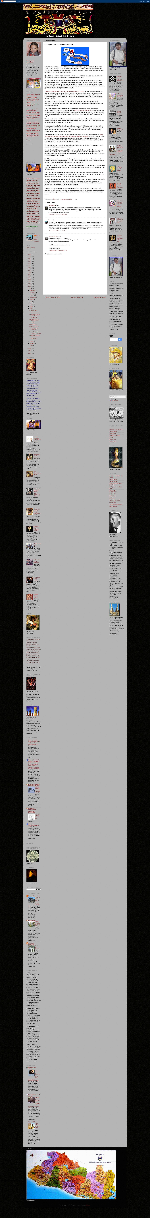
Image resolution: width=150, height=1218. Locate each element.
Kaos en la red (32, 740)
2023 (30, 261)
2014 (30, 281)
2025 (30, 256)
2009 (30, 351)
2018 (30, 272)
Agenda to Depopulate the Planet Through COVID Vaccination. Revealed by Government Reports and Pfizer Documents (34, 765)
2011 (29, 288)
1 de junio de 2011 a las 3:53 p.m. (58, 250)
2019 (30, 270)
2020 (30, 268)
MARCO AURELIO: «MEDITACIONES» (37, 924)
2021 (30, 265)
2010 (30, 348)
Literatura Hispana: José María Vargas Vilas (34, 316)
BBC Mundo (112, 496)
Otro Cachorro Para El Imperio (119, 168)
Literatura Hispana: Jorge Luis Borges (36, 528)
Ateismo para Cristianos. (32, 1068)
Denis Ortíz (52, 205)
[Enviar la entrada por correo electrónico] (75, 199)
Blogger (88, 1205)
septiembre (33, 297)
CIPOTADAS (32, 324)
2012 (30, 286)
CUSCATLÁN (113, 506)
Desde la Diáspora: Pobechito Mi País (35, 332)
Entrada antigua (100, 297)
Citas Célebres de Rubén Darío (37, 1125)
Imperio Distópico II (120, 129)
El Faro (111, 437)
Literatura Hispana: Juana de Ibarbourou (34, 337)
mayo (31, 306)
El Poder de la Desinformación (34, 311)
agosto (32, 299)
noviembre (33, 292)
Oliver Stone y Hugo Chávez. (37, 579)
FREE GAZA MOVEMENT (112, 491)
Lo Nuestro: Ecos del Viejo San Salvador (34, 328)
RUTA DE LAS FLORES (115, 429)
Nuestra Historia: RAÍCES (36, 596)
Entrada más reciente (53, 297)
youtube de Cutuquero (115, 504)
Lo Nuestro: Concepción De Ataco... (120, 95)
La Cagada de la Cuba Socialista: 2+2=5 (34, 321)
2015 (30, 279)
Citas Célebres (32, 1122)
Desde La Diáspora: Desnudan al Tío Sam (37, 439)
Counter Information (34, 760)
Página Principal (77, 297)
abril (31, 308)
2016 (30, 277)
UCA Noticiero (113, 431)
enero (31, 345)
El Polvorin (31, 824)
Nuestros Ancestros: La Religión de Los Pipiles (120, 238)
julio (31, 301)
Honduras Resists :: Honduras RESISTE (34, 785)
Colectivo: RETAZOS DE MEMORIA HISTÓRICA (32, 810)
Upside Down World (114, 500)
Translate (115, 400)
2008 (30, 353)
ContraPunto (112, 433)
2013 (30, 284)
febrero (32, 343)
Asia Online (112, 502)
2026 (30, 254)
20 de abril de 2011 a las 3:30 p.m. (58, 231)
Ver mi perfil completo (36, 239)
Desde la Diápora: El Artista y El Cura (120, 220)
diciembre (33, 290)
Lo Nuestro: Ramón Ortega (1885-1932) (37, 511)
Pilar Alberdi (31, 920)
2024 (30, 259)
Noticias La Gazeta (114, 435)
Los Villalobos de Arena (37, 473)
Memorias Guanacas (31, 943)
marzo (32, 341)
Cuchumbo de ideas (34, 896)
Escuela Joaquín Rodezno (119, 112)
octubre (32, 295)
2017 (30, 274)
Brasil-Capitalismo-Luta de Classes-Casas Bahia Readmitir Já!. (34, 743)
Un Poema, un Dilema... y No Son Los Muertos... (120, 203)
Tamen (50, 220)
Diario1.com (112, 439)
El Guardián (112, 494)
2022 (30, 263)
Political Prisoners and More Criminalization (37, 790)
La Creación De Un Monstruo (37, 561)
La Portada (112, 441)
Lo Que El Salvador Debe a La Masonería (119, 78)
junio (31, 304)
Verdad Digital (113, 481)
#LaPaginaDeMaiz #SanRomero (37, 816)
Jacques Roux (53, 236)
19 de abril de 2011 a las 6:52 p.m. (58, 214)
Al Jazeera (112, 498)
